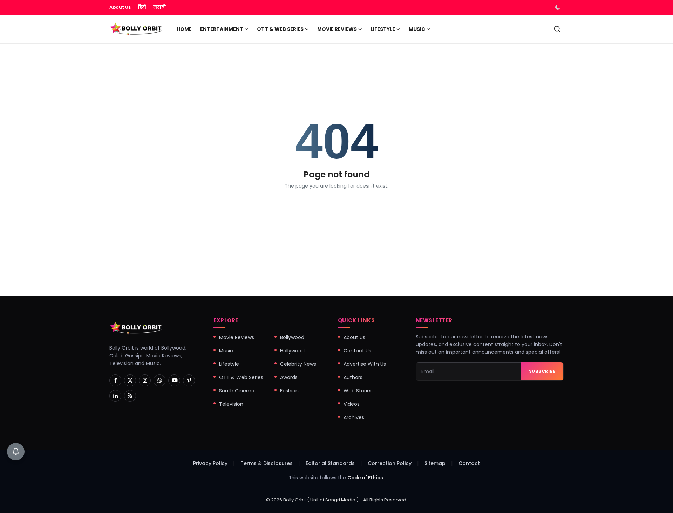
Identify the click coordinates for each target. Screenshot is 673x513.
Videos (352, 403)
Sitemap (435, 463)
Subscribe (542, 371)
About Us (120, 7)
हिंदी (142, 7)
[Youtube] (174, 380)
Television (231, 403)
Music (226, 350)
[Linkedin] (115, 396)
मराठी (159, 7)
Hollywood (292, 350)
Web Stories (358, 390)
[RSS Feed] (130, 396)
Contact (469, 463)
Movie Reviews (236, 337)
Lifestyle (229, 363)
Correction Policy (390, 463)
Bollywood (292, 337)
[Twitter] (130, 380)
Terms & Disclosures (266, 463)
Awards (289, 377)
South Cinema (236, 390)
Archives (354, 417)
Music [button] (417, 29)
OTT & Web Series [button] (280, 29)
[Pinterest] (189, 380)
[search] (557, 28)
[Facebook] (115, 380)
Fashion (289, 390)
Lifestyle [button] (383, 29)
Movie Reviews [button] (337, 29)
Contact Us (357, 350)
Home (184, 29)
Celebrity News (298, 363)
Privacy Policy (210, 463)
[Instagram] (145, 380)
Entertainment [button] (221, 29)
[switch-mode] (558, 7)
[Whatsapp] (159, 380)
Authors (353, 377)
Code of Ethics (365, 477)
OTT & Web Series (241, 377)
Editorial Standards (330, 463)
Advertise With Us (365, 363)
